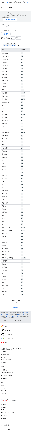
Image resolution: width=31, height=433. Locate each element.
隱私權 (7, 425)
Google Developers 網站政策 (12, 316)
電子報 (3, 388)
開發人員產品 (5, 354)
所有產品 (3, 418)
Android (3, 404)
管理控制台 (4, 370)
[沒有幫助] (15, 30)
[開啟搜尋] (24, 2)
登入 (28, 2)
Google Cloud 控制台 (6, 375)
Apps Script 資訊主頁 (7, 372)
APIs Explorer (5, 378)
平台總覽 (3, 351)
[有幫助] (12, 30)
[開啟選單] (2, 2)
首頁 (2, 25)
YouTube (3, 393)
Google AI (4, 415)
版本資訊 (3, 357)
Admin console (7, 7)
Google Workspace (11, 25)
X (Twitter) (4, 391)
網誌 (2, 385)
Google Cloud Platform (7, 412)
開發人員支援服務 (6, 360)
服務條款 (3, 362)
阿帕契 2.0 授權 (20, 314)
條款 (2, 425)
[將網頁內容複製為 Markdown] (17, 38)
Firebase (3, 410)
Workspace (18, 2)
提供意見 (6, 34)
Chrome (3, 407)
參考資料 (6, 27)
